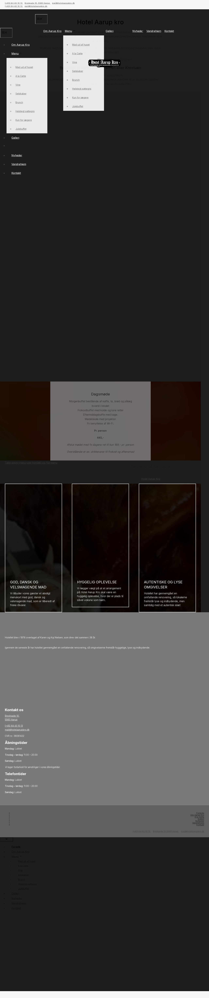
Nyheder (137, 31)
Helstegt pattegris (81, 88)
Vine (74, 62)
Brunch (76, 79)
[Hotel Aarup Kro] (104, 66)
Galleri (109, 31)
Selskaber (77, 71)
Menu (68, 31)
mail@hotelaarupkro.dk (63, 3)
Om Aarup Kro (52, 31)
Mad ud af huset (81, 44)
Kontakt (169, 31)
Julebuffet (77, 106)
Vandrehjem (153, 31)
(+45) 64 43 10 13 (14, 3)
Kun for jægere (80, 97)
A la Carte (77, 53)
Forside (200, 813)
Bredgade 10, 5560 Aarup (37, 3)
